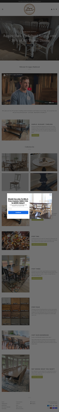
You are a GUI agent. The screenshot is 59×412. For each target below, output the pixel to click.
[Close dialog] (50, 195)
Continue (18, 212)
